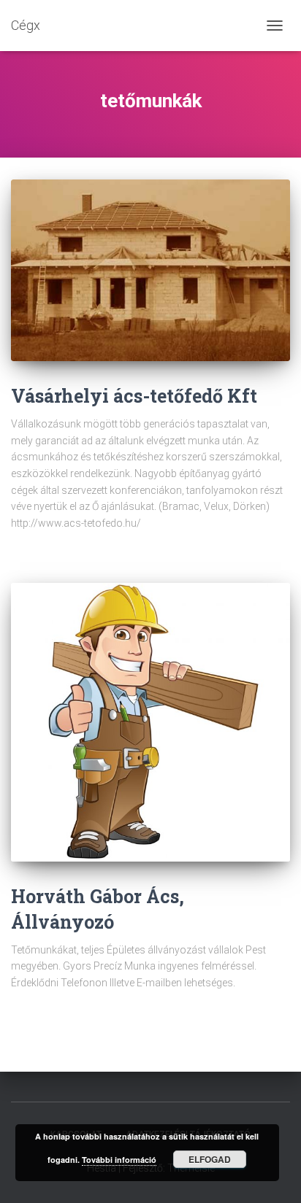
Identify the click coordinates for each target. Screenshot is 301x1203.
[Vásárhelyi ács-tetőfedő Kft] (150, 270)
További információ (119, 1159)
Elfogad (209, 1159)
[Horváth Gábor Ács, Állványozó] (150, 722)
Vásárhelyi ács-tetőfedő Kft (134, 396)
